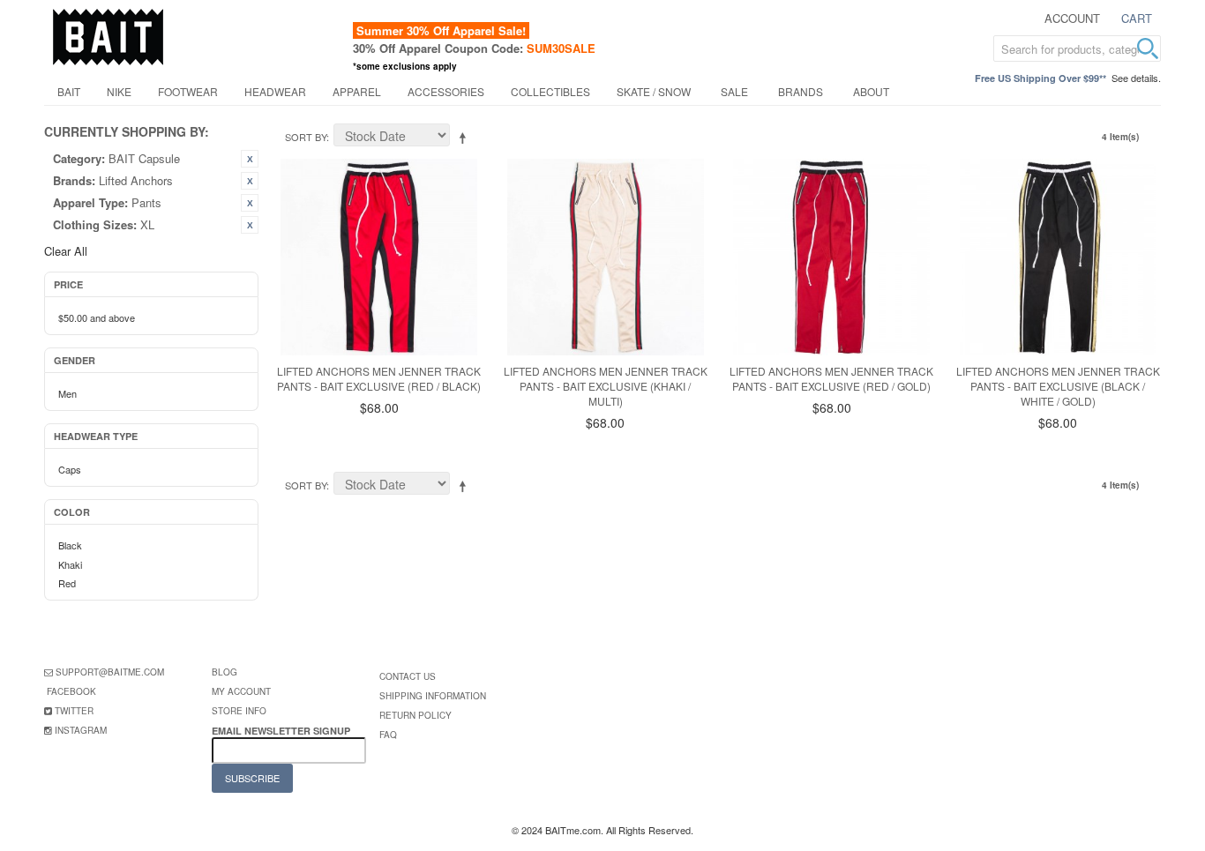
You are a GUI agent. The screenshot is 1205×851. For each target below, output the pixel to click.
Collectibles (550, 91)
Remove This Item (249, 159)
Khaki (70, 564)
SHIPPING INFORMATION (432, 696)
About (871, 91)
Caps (69, 469)
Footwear (188, 91)
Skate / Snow (654, 91)
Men (67, 393)
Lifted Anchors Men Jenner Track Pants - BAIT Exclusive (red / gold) (831, 378)
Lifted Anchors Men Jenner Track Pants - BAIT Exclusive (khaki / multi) (605, 385)
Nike (119, 91)
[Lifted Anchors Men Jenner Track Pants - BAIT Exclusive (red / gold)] (831, 257)
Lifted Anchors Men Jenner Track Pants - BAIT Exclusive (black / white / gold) (1058, 385)
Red (67, 583)
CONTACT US (407, 676)
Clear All (65, 251)
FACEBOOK (71, 691)
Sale (734, 91)
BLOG (224, 672)
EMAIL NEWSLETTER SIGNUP (282, 730)
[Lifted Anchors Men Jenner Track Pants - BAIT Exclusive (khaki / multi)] (605, 257)
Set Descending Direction (466, 137)
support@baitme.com (110, 672)
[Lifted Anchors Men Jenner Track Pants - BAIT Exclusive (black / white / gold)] (1058, 257)
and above (96, 317)
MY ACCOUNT (241, 691)
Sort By (305, 137)
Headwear (275, 91)
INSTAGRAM (81, 730)
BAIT (68, 91)
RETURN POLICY (415, 715)
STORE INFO (239, 711)
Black (70, 545)
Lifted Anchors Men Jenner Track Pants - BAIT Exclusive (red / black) (379, 378)
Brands (800, 91)
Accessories (446, 91)
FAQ (388, 734)
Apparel (357, 91)
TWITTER (74, 711)
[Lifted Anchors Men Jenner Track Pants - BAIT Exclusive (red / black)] (379, 257)
